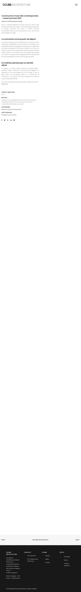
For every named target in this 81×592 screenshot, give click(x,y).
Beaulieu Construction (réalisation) (11, 109)
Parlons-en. (4, 84)
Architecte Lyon (15, 578)
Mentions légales (11, 576)
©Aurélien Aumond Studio (8, 115)
